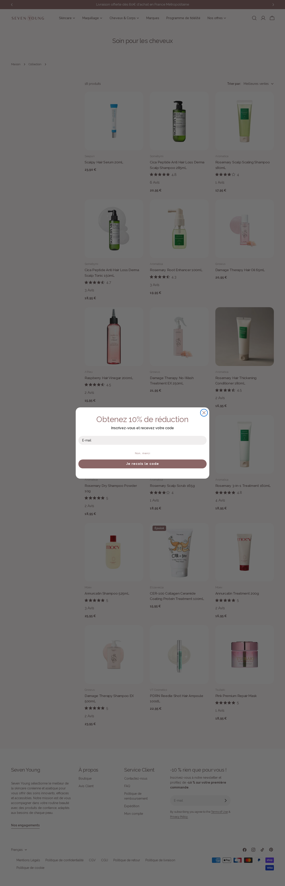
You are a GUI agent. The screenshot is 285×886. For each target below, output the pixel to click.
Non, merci (142, 453)
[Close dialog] (204, 412)
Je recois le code (142, 464)
